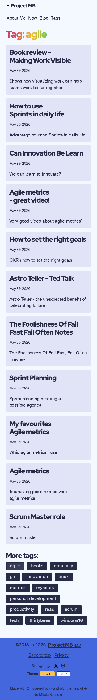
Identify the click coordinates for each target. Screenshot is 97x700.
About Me (16, 18)
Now (32, 18)
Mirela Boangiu (50, 694)
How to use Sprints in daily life (36, 110)
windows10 (72, 620)
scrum (71, 609)
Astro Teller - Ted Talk (41, 278)
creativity (63, 566)
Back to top (39, 655)
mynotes (45, 587)
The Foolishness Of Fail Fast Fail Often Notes (43, 328)
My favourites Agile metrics (30, 427)
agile (15, 566)
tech (14, 620)
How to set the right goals (47, 239)
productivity (22, 609)
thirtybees (40, 620)
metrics (17, 587)
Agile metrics (29, 471)
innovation (37, 576)
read (49, 609)
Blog (44, 18)
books (37, 566)
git (12, 576)
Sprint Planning (33, 377)
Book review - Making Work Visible (40, 56)
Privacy (61, 655)
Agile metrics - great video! (29, 196)
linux (64, 576)
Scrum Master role (37, 516)
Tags (55, 18)
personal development (33, 598)
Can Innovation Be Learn (46, 153)
